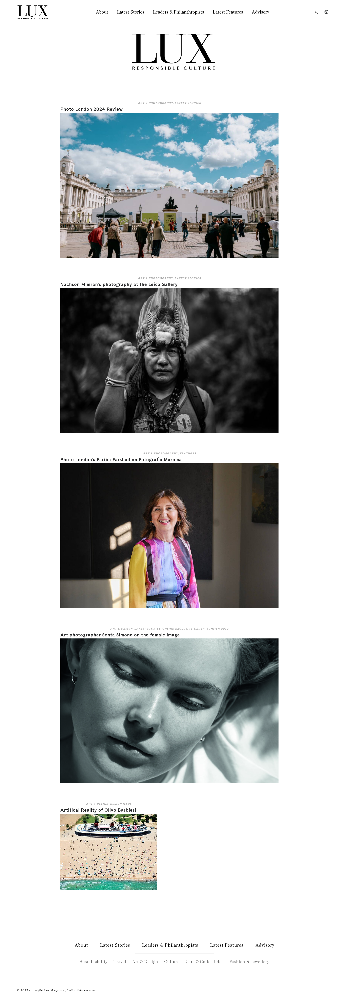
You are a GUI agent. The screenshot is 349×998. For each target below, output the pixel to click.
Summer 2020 (217, 628)
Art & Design (121, 628)
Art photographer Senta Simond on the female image (120, 634)
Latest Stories (130, 12)
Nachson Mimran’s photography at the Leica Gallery (119, 284)
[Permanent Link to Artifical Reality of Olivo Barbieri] (108, 889)
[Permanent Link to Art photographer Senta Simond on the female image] (169, 782)
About (102, 12)
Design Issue (121, 803)
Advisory (260, 12)
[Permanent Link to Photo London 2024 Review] (169, 256)
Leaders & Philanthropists (178, 12)
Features (188, 453)
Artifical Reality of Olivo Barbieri (98, 810)
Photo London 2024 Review (91, 109)
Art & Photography (155, 102)
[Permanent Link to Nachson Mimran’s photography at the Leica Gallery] (169, 432)
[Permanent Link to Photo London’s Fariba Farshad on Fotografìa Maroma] (169, 607)
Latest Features (228, 12)
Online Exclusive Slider (183, 628)
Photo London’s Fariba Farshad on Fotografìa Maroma (121, 459)
